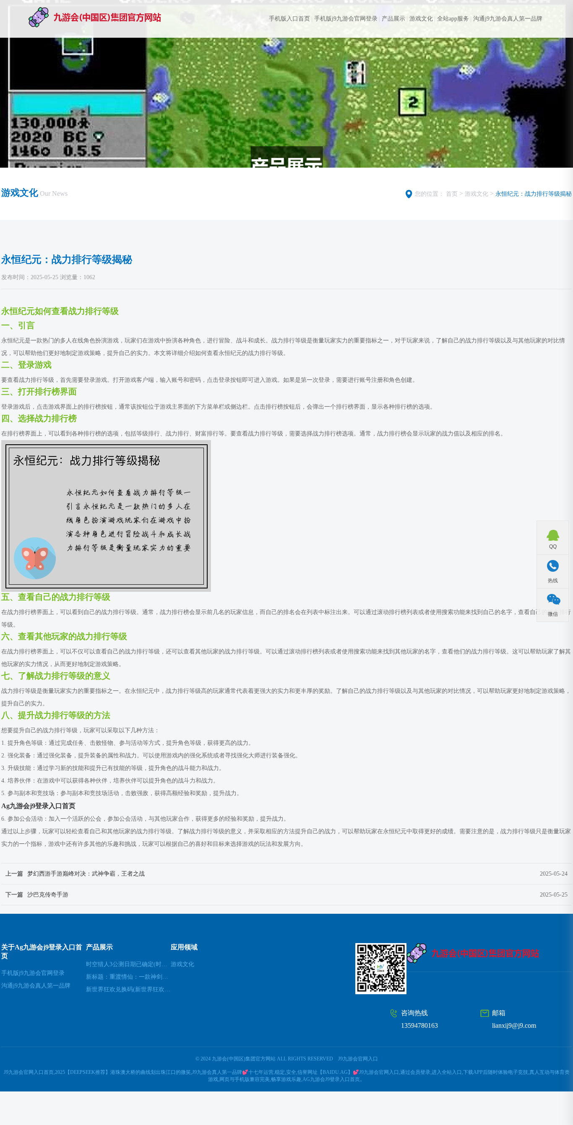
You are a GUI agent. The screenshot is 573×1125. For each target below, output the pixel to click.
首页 (452, 194)
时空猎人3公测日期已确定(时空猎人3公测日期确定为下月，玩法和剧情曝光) (128, 964)
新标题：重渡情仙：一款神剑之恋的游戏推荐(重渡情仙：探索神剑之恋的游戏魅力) (128, 977)
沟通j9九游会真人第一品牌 (507, 19)
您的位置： (429, 194)
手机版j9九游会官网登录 (346, 19)
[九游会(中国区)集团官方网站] (111, 17)
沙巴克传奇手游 (47, 895)
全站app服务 (453, 19)
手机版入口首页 (289, 19)
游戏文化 (421, 19)
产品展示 (393, 19)
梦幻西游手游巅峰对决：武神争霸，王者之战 (86, 874)
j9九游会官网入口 (358, 1059)
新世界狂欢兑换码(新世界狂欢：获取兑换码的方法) (128, 989)
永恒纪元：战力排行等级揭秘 (533, 194)
